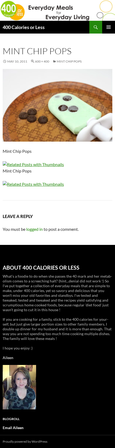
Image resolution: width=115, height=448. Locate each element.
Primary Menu (108, 27)
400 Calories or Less (24, 27)
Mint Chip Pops (69, 61)
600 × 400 (42, 61)
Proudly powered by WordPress (25, 441)
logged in (34, 229)
